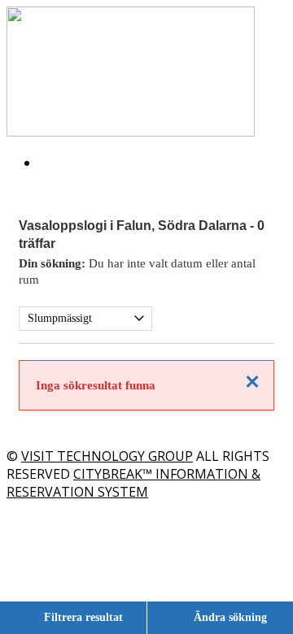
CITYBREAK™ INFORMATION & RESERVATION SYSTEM (133, 483)
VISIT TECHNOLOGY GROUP (107, 456)
